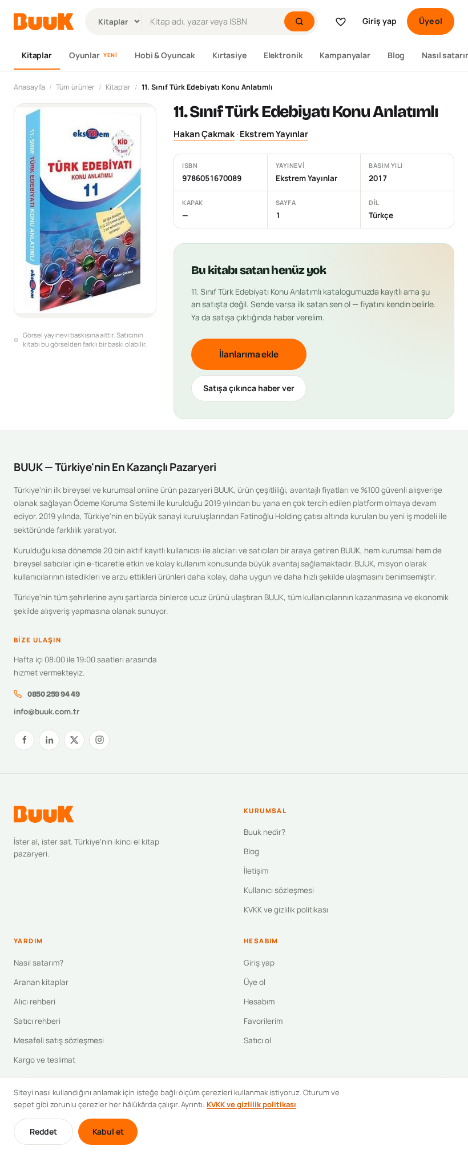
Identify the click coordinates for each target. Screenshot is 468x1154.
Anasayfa (29, 87)
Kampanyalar (345, 55)
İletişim (256, 871)
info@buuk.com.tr (46, 711)
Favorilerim (263, 1021)
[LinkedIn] (49, 740)
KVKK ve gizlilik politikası (286, 909)
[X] (74, 740)
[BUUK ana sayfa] (44, 21)
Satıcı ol (257, 1040)
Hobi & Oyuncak (165, 55)
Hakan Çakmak (204, 134)
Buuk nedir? (264, 832)
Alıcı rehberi (34, 1001)
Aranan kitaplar (41, 982)
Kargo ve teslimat (44, 1060)
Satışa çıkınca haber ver (248, 388)
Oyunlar (93, 55)
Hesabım (259, 1001)
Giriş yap (379, 20)
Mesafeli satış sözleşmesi (59, 1040)
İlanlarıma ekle (249, 354)
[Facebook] (24, 740)
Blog (396, 55)
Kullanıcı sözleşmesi (279, 890)
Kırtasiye (229, 55)
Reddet (43, 1131)
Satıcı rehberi (37, 1021)
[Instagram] (99, 740)
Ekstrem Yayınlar (274, 134)
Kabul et (108, 1131)
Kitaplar (37, 55)
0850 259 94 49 (53, 694)
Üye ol (430, 20)
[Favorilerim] (340, 21)
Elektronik (283, 55)
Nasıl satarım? (38, 963)
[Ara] (299, 21)
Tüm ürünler (75, 87)
